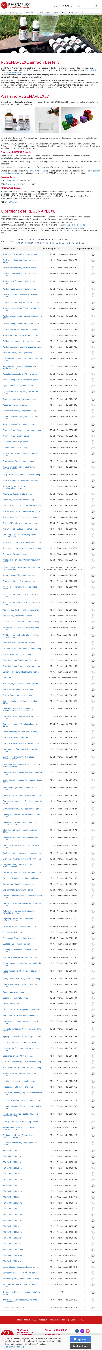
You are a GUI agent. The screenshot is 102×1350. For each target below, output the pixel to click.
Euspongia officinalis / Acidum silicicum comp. (20, 951)
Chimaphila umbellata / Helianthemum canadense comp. (19, 823)
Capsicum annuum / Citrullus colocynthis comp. (20, 725)
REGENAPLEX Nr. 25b (12, 1168)
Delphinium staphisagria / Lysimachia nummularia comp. (19, 912)
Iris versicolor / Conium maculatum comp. (21, 1042)
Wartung (65, 6)
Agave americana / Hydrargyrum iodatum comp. (21, 392)
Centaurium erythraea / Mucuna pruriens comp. (20, 788)
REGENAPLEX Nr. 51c (12, 1226)
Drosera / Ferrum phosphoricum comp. (19, 926)
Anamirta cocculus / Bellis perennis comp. (21, 480)
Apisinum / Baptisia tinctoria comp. (18, 494)
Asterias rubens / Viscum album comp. (19, 643)
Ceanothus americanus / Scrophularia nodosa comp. (22, 781)
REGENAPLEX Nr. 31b (12, 1191)
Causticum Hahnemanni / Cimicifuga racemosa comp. (18, 758)
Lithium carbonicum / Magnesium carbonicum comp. (22, 1094)
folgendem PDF (78, 228)
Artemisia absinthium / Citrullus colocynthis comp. (21, 603)
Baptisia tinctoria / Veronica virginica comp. (21, 666)
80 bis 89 (80, 243)
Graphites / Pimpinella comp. (15, 998)
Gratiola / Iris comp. (11, 1004)
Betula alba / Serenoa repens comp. (18, 689)
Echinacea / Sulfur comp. (14, 932)
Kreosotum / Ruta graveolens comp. (18, 1087)
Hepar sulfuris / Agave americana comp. (20, 1015)
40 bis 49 (50, 243)
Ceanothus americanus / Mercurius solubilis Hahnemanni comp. (21, 765)
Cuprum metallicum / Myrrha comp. (18, 890)
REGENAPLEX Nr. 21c (12, 1156)
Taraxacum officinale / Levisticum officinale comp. (21, 1293)
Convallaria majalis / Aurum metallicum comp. (22, 859)
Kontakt (57, 6)
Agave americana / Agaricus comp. (18, 385)
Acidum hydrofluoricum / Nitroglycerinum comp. (21, 282)
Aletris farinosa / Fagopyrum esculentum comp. (20, 417)
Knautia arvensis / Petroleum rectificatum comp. (21, 1074)
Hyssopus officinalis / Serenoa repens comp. (22, 1036)
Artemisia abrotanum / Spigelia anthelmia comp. (20, 595)
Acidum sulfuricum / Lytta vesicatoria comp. (22, 341)
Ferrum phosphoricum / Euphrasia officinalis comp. (22, 964)
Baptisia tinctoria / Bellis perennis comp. (20, 660)
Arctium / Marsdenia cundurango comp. (20, 523)
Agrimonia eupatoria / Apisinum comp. (19, 399)
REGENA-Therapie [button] (12, 13)
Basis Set (7, 678)
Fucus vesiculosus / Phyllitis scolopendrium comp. (21, 972)
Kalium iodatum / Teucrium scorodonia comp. (22, 1067)
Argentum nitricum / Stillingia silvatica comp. (22, 542)
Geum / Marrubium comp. (14, 992)
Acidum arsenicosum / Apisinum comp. (19, 268)
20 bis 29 (29, 243)
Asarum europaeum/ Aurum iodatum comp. (21, 621)
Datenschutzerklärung (14, 1346)
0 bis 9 (21, 243)
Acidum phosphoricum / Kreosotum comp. (21, 323)
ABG (82, 1320)
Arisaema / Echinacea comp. (15, 554)
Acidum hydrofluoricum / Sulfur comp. (19, 289)
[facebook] (77, 1331)
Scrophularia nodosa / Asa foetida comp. (20, 1267)
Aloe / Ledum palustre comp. (15, 447)
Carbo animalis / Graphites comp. (17, 737)
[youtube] (88, 1331)
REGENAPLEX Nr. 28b (12, 1179)
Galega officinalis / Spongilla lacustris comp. (22, 978)
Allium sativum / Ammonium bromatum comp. (22, 430)
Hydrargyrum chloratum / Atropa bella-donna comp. (22, 1022)
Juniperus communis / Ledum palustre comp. (22, 1062)
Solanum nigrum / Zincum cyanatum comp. (21, 1278)
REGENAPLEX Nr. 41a (12, 1209)
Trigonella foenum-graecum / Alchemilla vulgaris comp (20, 1301)
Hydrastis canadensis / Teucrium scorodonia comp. (22, 1030)
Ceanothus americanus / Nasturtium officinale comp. (22, 773)
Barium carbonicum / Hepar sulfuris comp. (21, 672)
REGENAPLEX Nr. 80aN (13, 1249)
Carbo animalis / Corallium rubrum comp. (20, 732)
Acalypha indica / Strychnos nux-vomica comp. (20, 261)
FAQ (34, 1320)
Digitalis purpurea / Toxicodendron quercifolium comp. (18, 920)
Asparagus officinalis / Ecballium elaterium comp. (21, 628)
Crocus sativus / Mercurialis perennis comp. (22, 878)
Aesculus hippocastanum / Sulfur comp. (20, 374)
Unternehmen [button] (74, 13)
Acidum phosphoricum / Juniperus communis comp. (22, 317)
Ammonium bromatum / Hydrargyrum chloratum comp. (19, 468)
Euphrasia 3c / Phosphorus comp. (17, 944)
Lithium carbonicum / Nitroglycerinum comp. (22, 1100)
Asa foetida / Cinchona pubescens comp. (21, 610)
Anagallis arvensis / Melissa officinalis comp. (22, 474)
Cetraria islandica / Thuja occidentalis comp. (22, 809)
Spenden (75, 1320)
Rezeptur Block (12, 180)
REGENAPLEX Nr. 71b (12, 1238)
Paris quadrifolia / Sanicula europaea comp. (22, 1121)
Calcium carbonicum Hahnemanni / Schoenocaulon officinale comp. (18, 710)
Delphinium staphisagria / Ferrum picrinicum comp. (22, 904)
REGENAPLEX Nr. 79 (12, 1243)
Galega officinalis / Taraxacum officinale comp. (20, 985)
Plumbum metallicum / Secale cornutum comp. (20, 1144)
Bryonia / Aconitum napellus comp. (18, 695)
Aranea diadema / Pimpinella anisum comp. (21, 511)
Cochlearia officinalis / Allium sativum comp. (22, 853)
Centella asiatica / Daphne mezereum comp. (22, 795)
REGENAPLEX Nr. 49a (12, 1214)
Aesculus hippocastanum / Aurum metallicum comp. (22, 359)
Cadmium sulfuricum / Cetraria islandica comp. (20, 702)
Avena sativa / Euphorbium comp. (17, 654)
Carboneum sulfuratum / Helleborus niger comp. (21, 750)
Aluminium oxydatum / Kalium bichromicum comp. (21, 454)
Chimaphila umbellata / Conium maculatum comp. (21, 815)
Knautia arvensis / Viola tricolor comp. (19, 1081)
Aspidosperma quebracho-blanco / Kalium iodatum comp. (21, 636)
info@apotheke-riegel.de (74, 225)
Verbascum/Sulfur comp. (13, 1307)
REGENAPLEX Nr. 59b (12, 1232)
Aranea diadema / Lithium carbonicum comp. (22, 505)
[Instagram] (82, 1331)
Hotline (19, 1320)
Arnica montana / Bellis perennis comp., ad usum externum (21, 568)
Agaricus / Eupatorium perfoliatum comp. (20, 380)
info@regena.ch (52, 1334)
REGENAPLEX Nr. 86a (12, 1255)
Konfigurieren (80, 1346)
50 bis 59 (60, 243)
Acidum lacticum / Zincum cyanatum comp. (22, 302)
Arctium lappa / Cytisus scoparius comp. (20, 529)
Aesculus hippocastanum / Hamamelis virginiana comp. (19, 367)
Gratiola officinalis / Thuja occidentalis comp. (22, 1009)
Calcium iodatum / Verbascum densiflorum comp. (21, 717)
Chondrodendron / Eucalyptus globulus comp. (20, 831)
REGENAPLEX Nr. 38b (12, 1203)
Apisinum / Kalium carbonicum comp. (19, 500)
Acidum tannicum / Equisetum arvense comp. (22, 347)
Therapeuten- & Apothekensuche (51, 13)
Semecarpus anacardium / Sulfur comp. (20, 1273)
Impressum (43, 1320)
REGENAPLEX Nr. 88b (12, 1261)
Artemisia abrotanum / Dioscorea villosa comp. (20, 588)
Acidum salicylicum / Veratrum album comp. (22, 329)
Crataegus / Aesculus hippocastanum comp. (22, 872)
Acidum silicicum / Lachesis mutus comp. (20, 335)
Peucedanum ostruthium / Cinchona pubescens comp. (18, 1128)
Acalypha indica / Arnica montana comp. (20, 254)
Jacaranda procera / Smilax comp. (18, 1056)
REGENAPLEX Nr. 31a (12, 1185)
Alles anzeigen (7, 241)
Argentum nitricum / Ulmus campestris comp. (22, 548)
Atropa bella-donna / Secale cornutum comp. (22, 648)
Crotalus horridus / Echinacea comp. (18, 884)
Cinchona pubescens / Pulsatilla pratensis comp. (21, 846)
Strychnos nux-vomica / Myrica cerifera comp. (20, 1285)
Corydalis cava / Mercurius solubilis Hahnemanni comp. (18, 865)
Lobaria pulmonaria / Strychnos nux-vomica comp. (22, 1107)
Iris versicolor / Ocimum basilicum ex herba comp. (21, 1049)
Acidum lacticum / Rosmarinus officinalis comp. (20, 296)
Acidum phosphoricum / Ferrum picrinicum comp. (21, 309)
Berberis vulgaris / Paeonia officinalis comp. (22, 683)
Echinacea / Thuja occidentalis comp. (19, 938)
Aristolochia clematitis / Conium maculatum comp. (21, 561)
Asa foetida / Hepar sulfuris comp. (17, 616)
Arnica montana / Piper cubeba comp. (19, 575)
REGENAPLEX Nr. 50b (12, 1220)
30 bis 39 (39, 243)
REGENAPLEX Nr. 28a (12, 1174)
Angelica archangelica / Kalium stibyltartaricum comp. (16, 487)
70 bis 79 (70, 243)
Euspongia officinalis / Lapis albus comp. (20, 957)
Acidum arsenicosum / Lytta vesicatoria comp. (20, 274)
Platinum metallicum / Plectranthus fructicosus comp (18, 1136)
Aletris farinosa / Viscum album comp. (19, 424)
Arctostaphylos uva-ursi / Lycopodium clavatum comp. (19, 536)
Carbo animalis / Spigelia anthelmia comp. (21, 743)
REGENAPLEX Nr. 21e (12, 1162)
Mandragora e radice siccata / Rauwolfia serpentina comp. (20, 1115)
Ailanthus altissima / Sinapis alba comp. (20, 411)
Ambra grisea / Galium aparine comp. (19, 461)
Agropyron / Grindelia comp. (15, 405)
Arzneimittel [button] (29, 13)
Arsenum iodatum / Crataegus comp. (19, 581)
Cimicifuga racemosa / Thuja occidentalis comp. (21, 838)
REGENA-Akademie (37, 171)
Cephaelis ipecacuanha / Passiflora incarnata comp (22, 802)
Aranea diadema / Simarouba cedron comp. (22, 517)
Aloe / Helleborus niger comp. (15, 442)
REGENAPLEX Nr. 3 (11, 1150)
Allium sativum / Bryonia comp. (16, 436)
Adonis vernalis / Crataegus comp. (18, 353)
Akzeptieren (80, 1339)
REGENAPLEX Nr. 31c (12, 1197)
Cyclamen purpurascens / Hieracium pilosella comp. (22, 896)
